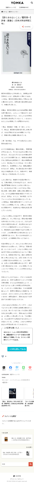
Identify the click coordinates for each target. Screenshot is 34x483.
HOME (18, 476)
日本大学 (26, 380)
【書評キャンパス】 (11, 7)
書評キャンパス (15, 374)
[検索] (31, 464)
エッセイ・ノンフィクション (12, 380)
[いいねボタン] (2, 356)
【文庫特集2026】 (23, 7)
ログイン (21, 421)
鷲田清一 (5, 382)
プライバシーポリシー (17, 479)
